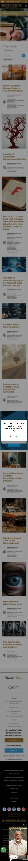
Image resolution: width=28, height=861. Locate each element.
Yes (16, 437)
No (11, 437)
